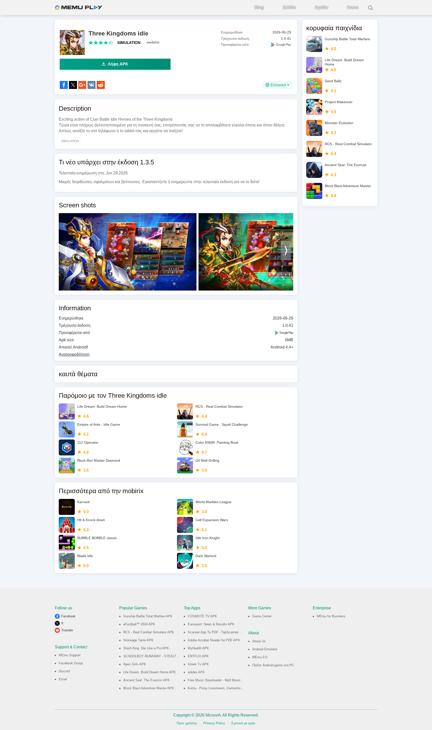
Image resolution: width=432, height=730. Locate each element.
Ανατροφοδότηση (74, 354)
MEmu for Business (331, 616)
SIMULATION (128, 42)
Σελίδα (289, 7)
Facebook (68, 616)
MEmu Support (69, 655)
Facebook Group (71, 663)
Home (352, 7)
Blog (259, 7)
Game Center (262, 616)
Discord (64, 671)
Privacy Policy (214, 723)
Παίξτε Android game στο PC (273, 665)
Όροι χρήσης (187, 723)
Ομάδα (321, 7)
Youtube (67, 630)
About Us (259, 641)
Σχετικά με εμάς (243, 723)
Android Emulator (264, 649)
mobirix (153, 42)
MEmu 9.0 (259, 657)
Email (63, 679)
